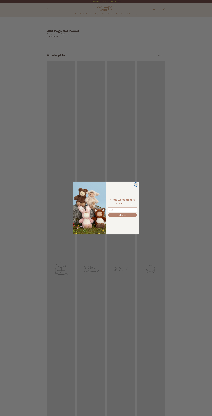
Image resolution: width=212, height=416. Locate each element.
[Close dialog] (136, 184)
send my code (122, 215)
